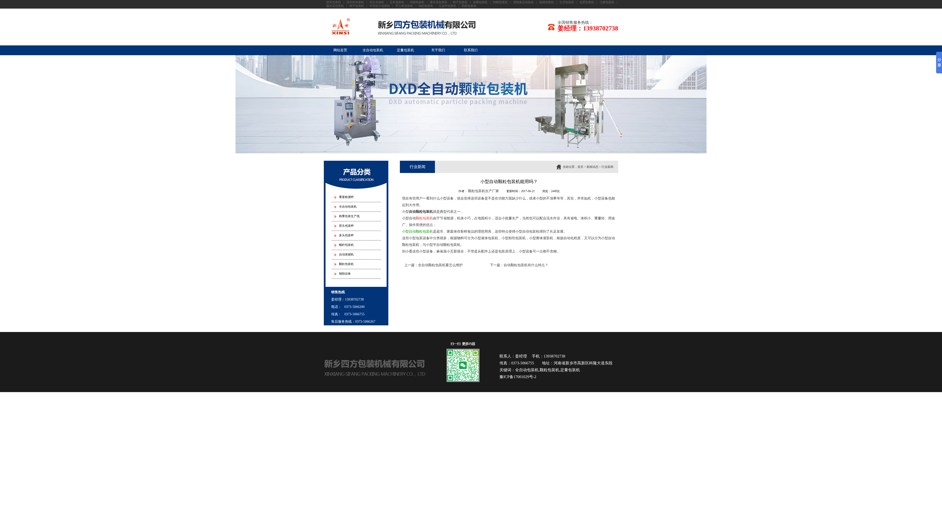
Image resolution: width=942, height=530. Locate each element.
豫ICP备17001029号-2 (517, 377)
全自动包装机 (373, 50)
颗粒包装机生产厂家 (483, 191)
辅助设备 (345, 273)
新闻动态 (592, 167)
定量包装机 (405, 50)
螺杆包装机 (346, 245)
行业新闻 (607, 167)
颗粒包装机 (346, 264)
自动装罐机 (346, 254)
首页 (580, 167)
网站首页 (340, 50)
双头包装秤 (346, 225)
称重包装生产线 (349, 216)
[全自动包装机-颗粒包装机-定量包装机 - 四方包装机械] (404, 28)
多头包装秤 (346, 235)
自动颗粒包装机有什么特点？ (526, 265)
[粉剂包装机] (471, 152)
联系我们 (471, 50)
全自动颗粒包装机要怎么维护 (440, 265)
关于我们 (438, 50)
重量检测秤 (346, 197)
